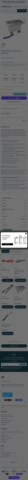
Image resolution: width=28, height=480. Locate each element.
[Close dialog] (26, 233)
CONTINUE (7, 244)
